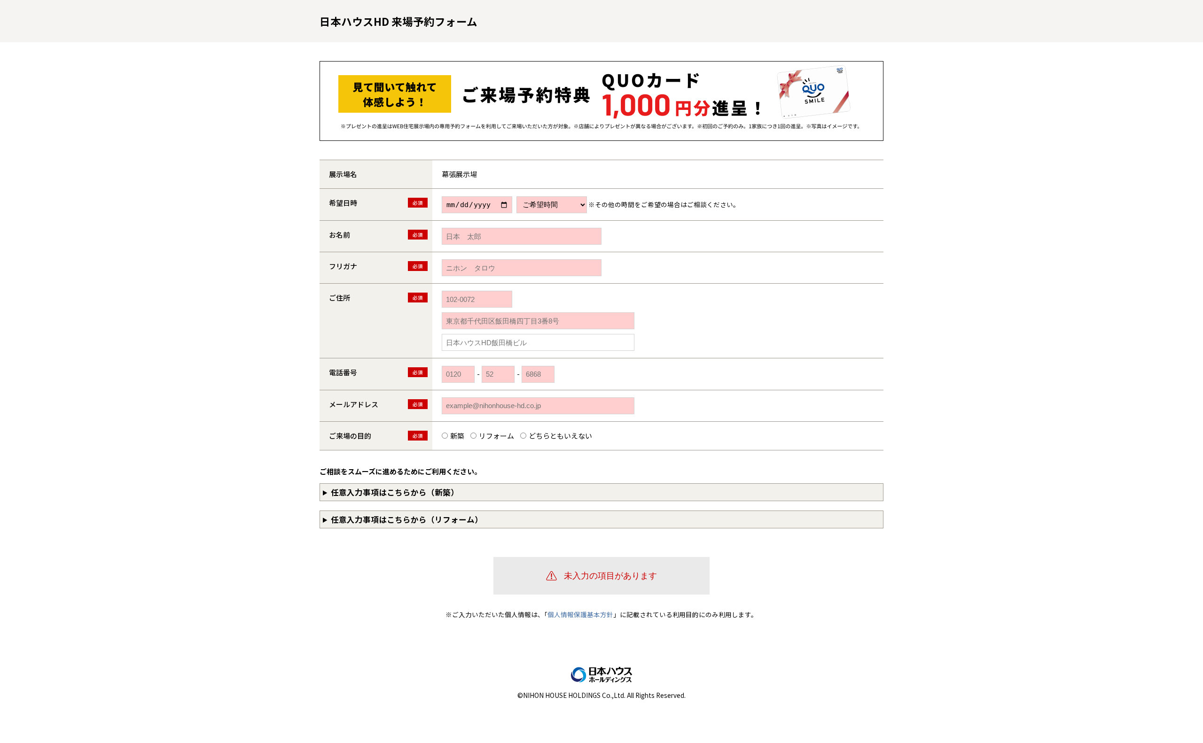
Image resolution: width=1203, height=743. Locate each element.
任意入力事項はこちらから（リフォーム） (407, 519)
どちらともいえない (560, 436)
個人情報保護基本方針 (580, 614)
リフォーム (496, 436)
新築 (457, 436)
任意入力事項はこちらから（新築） (395, 492)
